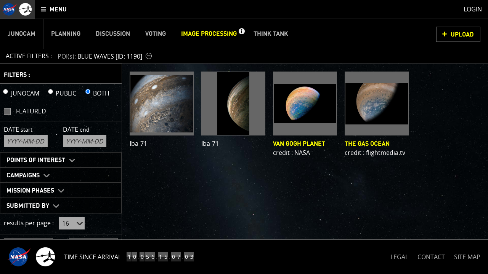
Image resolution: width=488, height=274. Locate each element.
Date (18, 129)
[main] (244, 137)
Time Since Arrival (92, 257)
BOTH (101, 93)
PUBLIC (66, 93)
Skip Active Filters (5, 35)
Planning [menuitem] (65, 34)
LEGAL (399, 255)
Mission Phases (30, 191)
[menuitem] (54, 9)
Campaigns (23, 175)
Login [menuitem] (473, 9)
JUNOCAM (25, 93)
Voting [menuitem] (155, 34)
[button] (241, 34)
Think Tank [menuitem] (271, 34)
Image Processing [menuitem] (209, 34)
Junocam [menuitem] (21, 34)
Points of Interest (35, 160)
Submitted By (27, 206)
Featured (31, 111)
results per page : (29, 223)
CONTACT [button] (431, 257)
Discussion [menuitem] (113, 34)
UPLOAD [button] (462, 35)
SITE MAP (467, 257)
